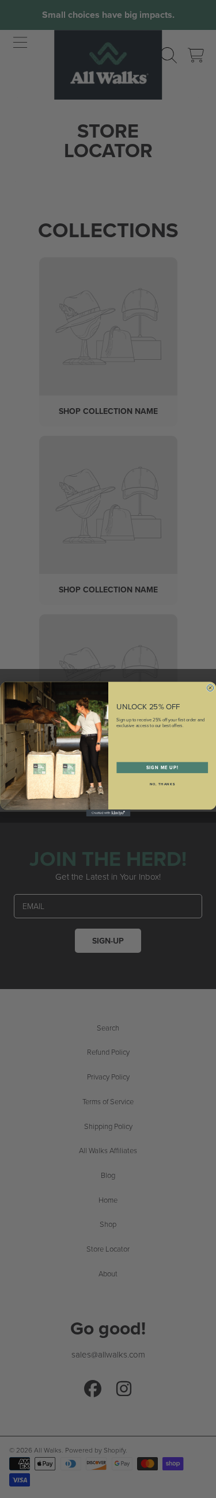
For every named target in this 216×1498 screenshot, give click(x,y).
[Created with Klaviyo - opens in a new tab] (108, 812)
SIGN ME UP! (162, 767)
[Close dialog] (210, 688)
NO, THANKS (162, 784)
